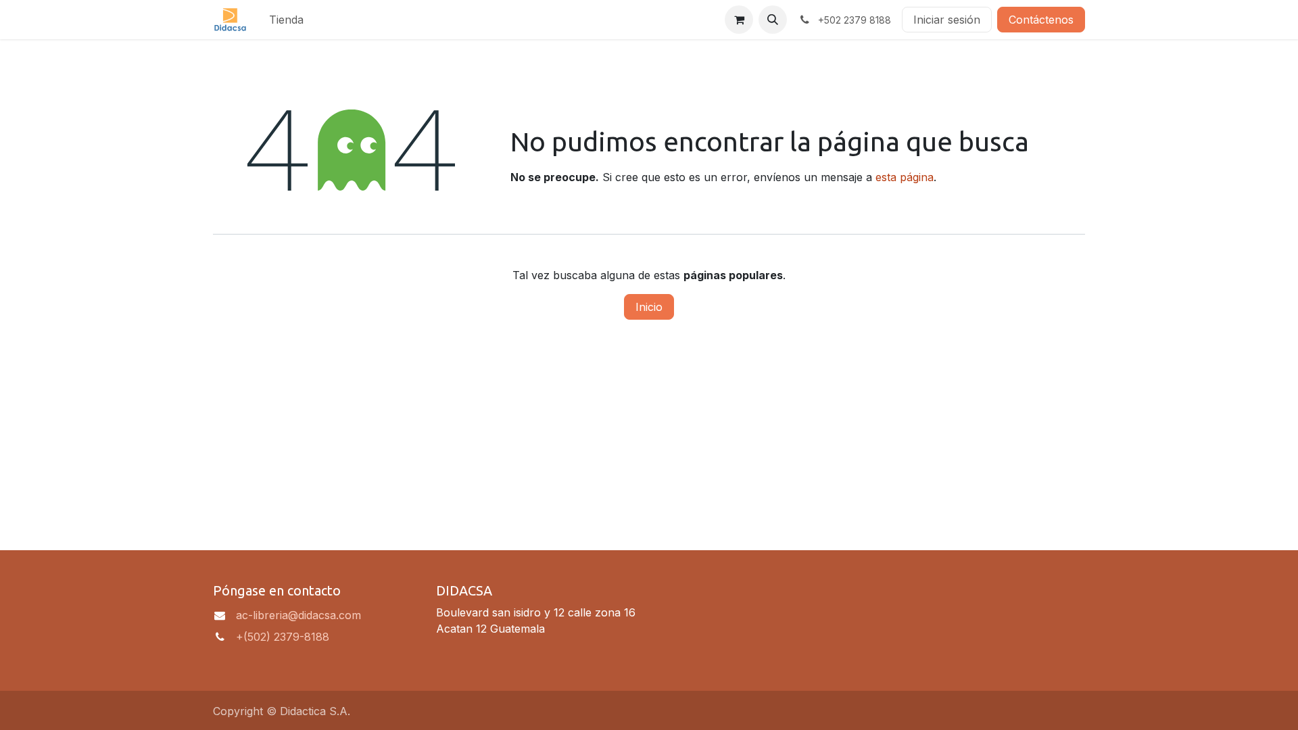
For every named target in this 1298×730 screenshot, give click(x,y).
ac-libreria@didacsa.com (298, 615)
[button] (773, 19)
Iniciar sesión (946, 19)
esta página (904, 177)
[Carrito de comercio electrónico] (739, 19)
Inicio (649, 307)
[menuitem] (286, 19)
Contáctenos (1041, 19)
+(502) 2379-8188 (282, 636)
